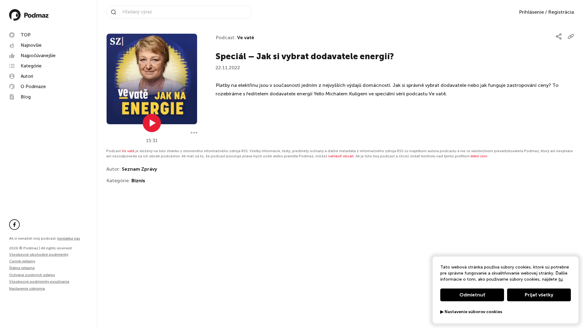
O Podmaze (33, 86)
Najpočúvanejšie (38, 55)
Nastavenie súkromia (27, 289)
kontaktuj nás (68, 238)
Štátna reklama (22, 268)
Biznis (138, 180)
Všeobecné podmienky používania (39, 281)
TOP (26, 35)
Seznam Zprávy (139, 169)
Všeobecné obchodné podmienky (38, 254)
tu (560, 279)
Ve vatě (245, 37)
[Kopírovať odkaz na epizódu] (571, 36)
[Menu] (194, 132)
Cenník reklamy (22, 261)
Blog (26, 97)
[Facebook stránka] (14, 224)
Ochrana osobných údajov (32, 275)
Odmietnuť (472, 295)
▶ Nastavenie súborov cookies (471, 311)
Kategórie (31, 66)
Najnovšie (31, 45)
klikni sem (479, 156)
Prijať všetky (539, 295)
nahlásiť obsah (341, 156)
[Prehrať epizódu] (152, 123)
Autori (27, 76)
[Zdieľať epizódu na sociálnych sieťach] (559, 36)
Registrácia (561, 12)
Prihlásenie (531, 12)
